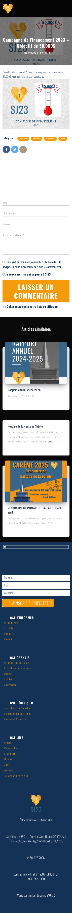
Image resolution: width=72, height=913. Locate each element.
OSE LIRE (16, 737)
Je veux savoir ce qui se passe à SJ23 (28, 274)
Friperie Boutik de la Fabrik (17, 713)
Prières (7, 742)
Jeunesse (8, 770)
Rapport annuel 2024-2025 (24, 390)
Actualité (23, 139)
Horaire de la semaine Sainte (25, 426)
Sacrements (10, 685)
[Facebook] (36, 565)
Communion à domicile (15, 719)
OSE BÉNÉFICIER (21, 703)
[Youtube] (46, 565)
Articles (36, 139)
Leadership (50, 139)
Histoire (8, 759)
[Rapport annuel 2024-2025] (36, 362)
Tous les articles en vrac (16, 776)
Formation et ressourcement (17, 668)
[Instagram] (56, 565)
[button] (37, 617)
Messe (63, 139)
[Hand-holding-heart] (16, 565)
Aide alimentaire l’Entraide (17, 708)
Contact (8, 639)
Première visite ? (12, 622)
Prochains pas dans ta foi (16, 662)
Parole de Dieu (11, 748)
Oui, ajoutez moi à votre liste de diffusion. (32, 306)
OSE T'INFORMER (22, 617)
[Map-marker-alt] (26, 565)
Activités (8, 628)
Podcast (8, 673)
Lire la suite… (48, 441)
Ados (6, 764)
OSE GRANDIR (20, 657)
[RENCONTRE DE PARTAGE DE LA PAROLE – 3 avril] (36, 480)
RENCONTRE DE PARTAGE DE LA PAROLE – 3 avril (34, 510)
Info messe (9, 633)
